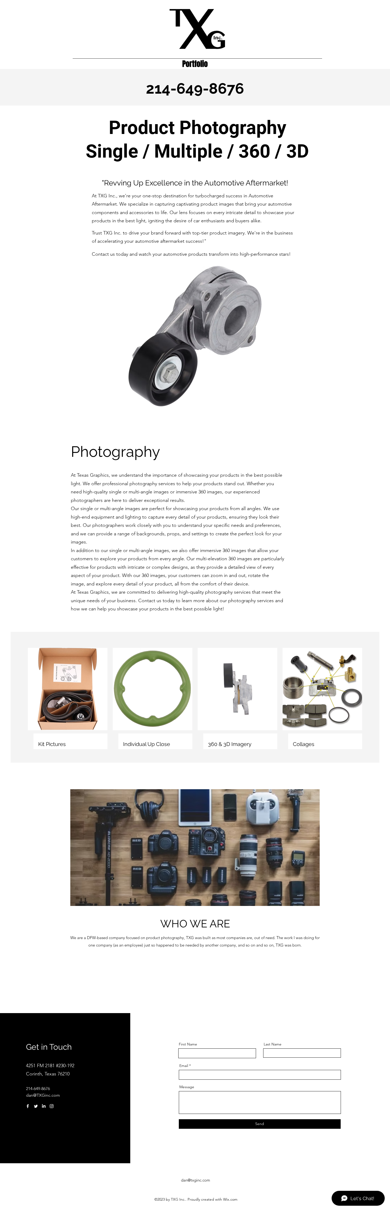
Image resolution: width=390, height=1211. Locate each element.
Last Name (272, 1044)
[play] (314, 402)
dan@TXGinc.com (43, 1095)
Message (186, 1087)
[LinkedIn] (43, 1106)
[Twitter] (35, 1106)
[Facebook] (27, 1106)
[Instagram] (51, 1106)
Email (183, 1065)
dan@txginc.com (195, 1180)
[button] (195, 336)
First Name (188, 1044)
